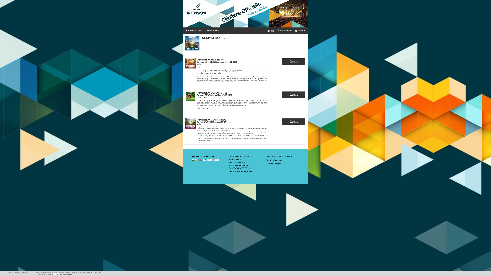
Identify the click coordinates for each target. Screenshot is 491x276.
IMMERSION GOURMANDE (211, 119)
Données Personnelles (275, 160)
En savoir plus (66, 274)
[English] (272, 31)
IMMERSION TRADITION (210, 59)
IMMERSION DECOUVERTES (212, 92)
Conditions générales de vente (279, 156)
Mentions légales (273, 164)
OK (57, 274)
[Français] (268, 31)
